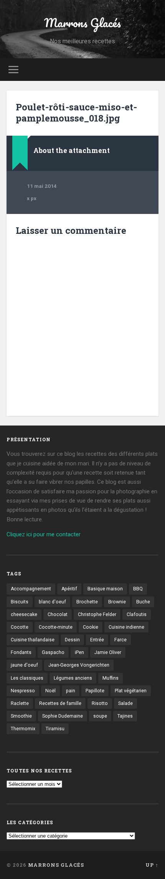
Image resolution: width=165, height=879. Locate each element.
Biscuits (19, 602)
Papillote (95, 690)
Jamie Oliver (107, 652)
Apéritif (69, 588)
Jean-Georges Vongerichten (78, 665)
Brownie (117, 602)
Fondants (21, 652)
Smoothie (21, 716)
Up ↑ (151, 865)
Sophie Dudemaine (62, 716)
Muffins (110, 678)
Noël (50, 690)
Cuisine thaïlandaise (32, 639)
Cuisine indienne (126, 627)
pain (70, 690)
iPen (79, 652)
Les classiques (27, 678)
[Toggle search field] (152, 69)
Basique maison (105, 588)
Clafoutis (137, 614)
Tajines (125, 716)
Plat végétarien (131, 690)
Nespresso (23, 690)
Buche (143, 602)
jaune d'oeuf (24, 665)
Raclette (20, 703)
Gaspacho (53, 652)
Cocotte (19, 627)
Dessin (72, 639)
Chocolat (58, 614)
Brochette (87, 602)
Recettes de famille (60, 703)
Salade (125, 703)
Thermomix (23, 728)
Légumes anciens (73, 678)
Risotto (100, 703)
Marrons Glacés (82, 22)
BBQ (138, 588)
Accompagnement (31, 588)
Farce (120, 639)
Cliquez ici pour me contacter (44, 534)
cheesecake (24, 614)
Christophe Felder (97, 614)
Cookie (90, 627)
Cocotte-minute (56, 627)
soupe (100, 716)
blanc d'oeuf (52, 602)
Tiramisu (55, 728)
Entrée (97, 639)
